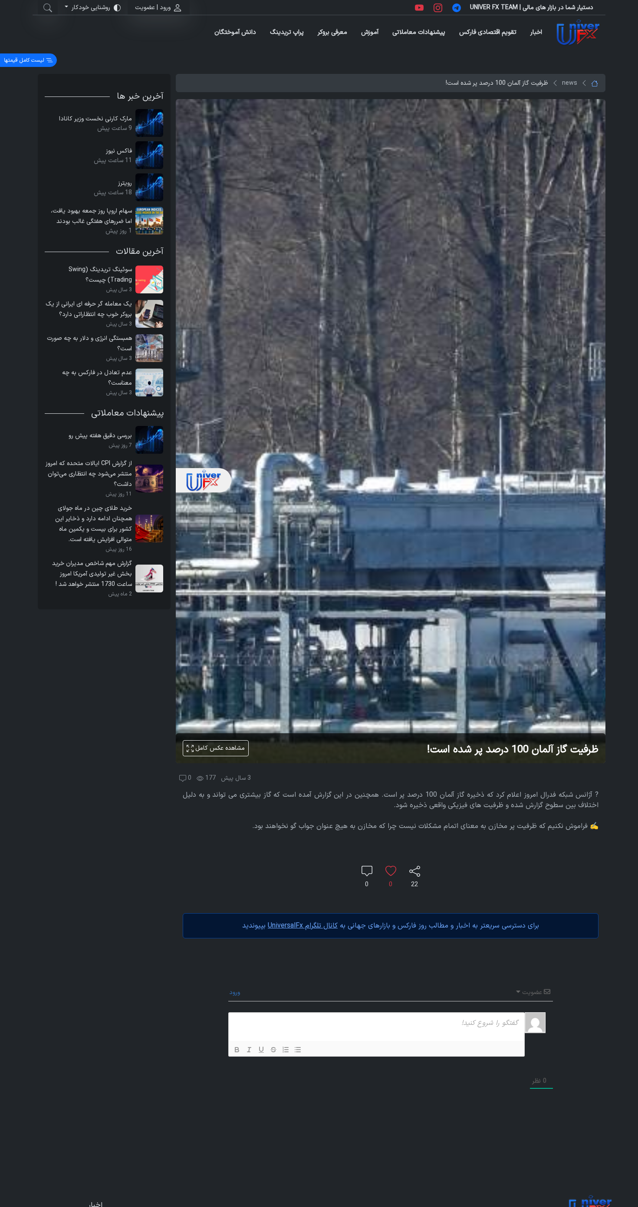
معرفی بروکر (332, 32)
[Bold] (237, 1049)
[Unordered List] (298, 1049)
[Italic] (249, 1049)
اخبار (536, 32)
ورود (235, 992)
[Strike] (273, 1049)
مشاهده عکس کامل (219, 748)
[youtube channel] (419, 7)
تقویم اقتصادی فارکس (487, 32)
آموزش (369, 32)
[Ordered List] (286, 1049)
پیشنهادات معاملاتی (418, 32)
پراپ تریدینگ (287, 32)
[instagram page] (437, 7)
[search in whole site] (47, 7)
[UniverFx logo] (578, 32)
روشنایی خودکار (91, 7)
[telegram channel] (456, 7)
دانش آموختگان (235, 32)
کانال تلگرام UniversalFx (303, 926)
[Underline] (261, 1049)
